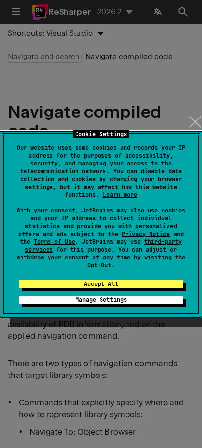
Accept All (101, 284)
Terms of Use (54, 242)
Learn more (120, 195)
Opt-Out (99, 265)
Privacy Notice (146, 234)
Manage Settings (101, 300)
